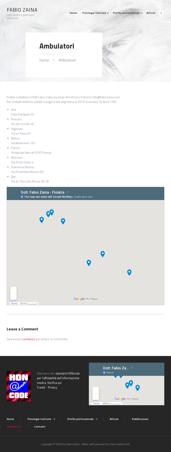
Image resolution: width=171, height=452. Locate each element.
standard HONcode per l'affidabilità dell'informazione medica (58, 378)
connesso (28, 339)
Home (44, 60)
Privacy (52, 387)
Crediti (41, 387)
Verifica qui (54, 382)
